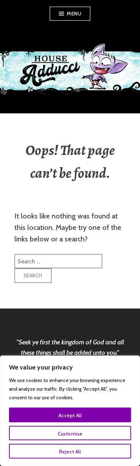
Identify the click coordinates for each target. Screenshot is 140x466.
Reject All (70, 451)
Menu (74, 13)
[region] (70, 411)
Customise (70, 433)
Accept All (70, 415)
